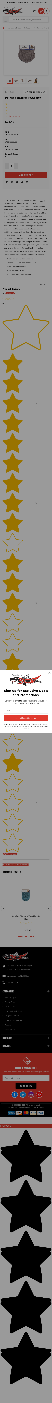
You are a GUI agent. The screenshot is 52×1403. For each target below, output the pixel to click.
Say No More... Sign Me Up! (26, 718)
